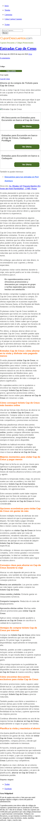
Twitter (7, 25)
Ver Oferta (26, 126)
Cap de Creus (5, 79)
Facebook (8, 789)
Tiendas (7, 10)
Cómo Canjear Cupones (13, 19)
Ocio (30, 54)
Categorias (8, 15)
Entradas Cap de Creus (18, 48)
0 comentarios (5, 58)
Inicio (7, 6)
